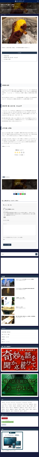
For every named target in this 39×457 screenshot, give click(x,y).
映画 (11, 407)
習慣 (20, 409)
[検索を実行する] (36, 254)
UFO (3, 402)
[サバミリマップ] (19, 1)
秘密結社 (12, 409)
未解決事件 (16, 407)
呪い (6, 405)
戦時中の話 (6, 6)
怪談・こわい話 (6, 336)
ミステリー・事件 (6, 334)
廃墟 (28, 405)
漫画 (30, 407)
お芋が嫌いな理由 (7, 59)
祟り (34, 407)
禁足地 (3, 409)
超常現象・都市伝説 (6, 332)
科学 (7, 409)
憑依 (35, 405)
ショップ (4, 404)
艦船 (23, 409)
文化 (7, 407)
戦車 (3, 407)
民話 (26, 407)
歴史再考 (22, 407)
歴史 (2, 6)
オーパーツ (13, 402)
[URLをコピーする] (25, 194)
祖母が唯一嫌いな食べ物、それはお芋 (11, 57)
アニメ (8, 402)
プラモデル (19, 404)
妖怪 (14, 405)
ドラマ (14, 404)
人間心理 (31, 404)
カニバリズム (18, 402)
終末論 (16, 409)
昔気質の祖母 (6, 55)
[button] (14, 194)
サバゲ (30, 402)
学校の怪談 (19, 405)
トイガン (10, 404)
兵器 (35, 404)
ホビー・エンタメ (6, 341)
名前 (4, 239)
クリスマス (24, 402)
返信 (4, 217)
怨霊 (32, 405)
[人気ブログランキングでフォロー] (8, 422)
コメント (5, 223)
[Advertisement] (19, 72)
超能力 (34, 409)
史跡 (3, 405)
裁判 (27, 409)
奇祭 (10, 405)
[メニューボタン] (38, 1)
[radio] (15, 152)
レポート (25, 404)
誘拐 (31, 409)
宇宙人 (24, 405)
